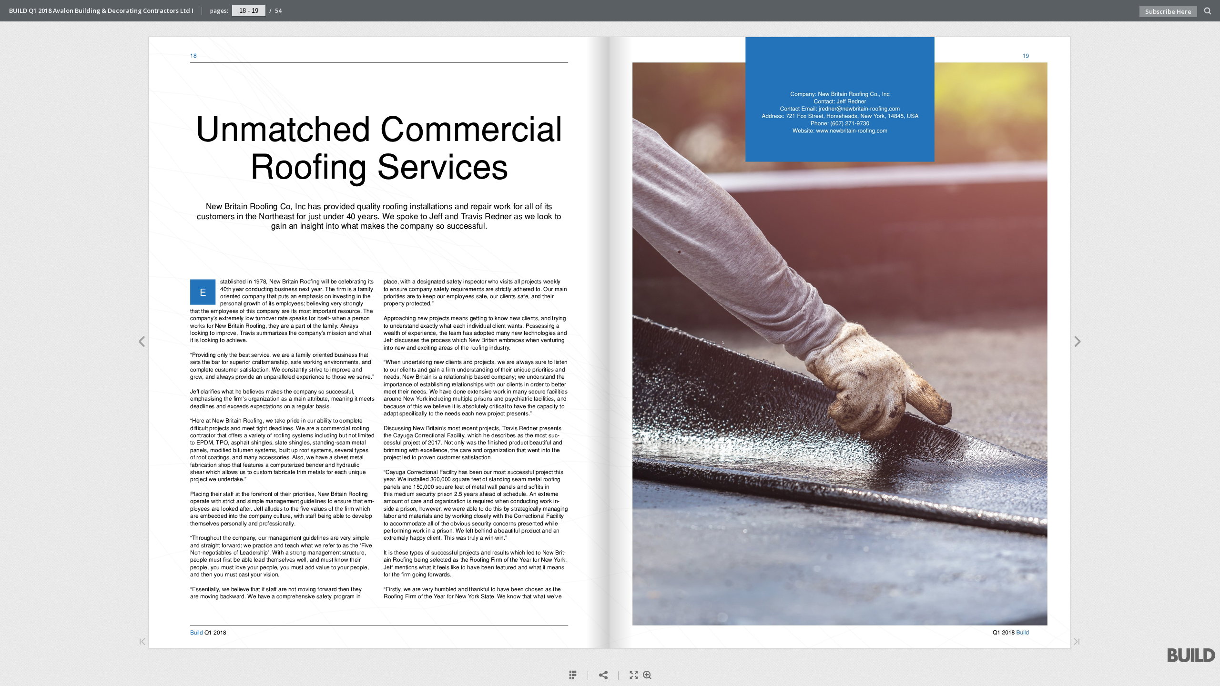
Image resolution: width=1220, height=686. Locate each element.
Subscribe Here (1168, 11)
